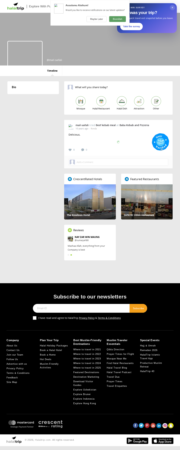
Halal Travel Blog (117, 367)
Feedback (12, 377)
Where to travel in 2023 (87, 358)
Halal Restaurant (101, 108)
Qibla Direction (115, 349)
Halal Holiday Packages (54, 345)
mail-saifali (82, 125)
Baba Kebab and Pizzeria (134, 125)
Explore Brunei (82, 394)
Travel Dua (113, 377)
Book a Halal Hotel (51, 350)
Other (156, 108)
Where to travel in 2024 (87, 363)
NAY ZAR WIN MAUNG (87, 237)
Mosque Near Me (117, 358)
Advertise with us (17, 364)
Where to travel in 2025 (87, 367)
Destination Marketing (86, 377)
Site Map (12, 382)
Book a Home (48, 354)
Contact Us (13, 350)
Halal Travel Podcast (119, 372)
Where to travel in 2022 (87, 354)
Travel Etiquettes (117, 386)
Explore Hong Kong (84, 403)
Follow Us (12, 359)
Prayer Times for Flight (120, 354)
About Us (12, 345)
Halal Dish (122, 108)
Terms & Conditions (109, 318)
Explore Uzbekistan (84, 389)
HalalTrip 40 (147, 371)
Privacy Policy (87, 318)
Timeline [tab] (52, 70)
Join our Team (15, 354)
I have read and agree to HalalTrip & (79, 318)
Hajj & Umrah (148, 345)
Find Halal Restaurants (120, 363)
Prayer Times (115, 381)
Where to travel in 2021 (87, 349)
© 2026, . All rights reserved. (50, 439)
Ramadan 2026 (149, 350)
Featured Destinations (86, 372)
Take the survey (131, 26)
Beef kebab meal (106, 125)
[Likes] (70, 150)
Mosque (80, 108)
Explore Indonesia (84, 399)
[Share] (161, 150)
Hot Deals (46, 359)
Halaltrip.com (43, 439)
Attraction (139, 108)
